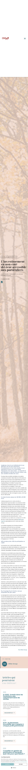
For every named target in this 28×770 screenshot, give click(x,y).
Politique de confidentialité (21, 761)
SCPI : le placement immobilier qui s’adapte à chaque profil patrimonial (13, 724)
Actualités (6, 274)
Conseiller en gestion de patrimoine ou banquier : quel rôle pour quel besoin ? (14, 752)
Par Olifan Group (22, 650)
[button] (25, 38)
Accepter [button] (7, 764)
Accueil (2, 274)
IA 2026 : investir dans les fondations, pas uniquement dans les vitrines (13, 697)
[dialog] (14, 762)
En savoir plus (9, 713)
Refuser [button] (21, 764)
